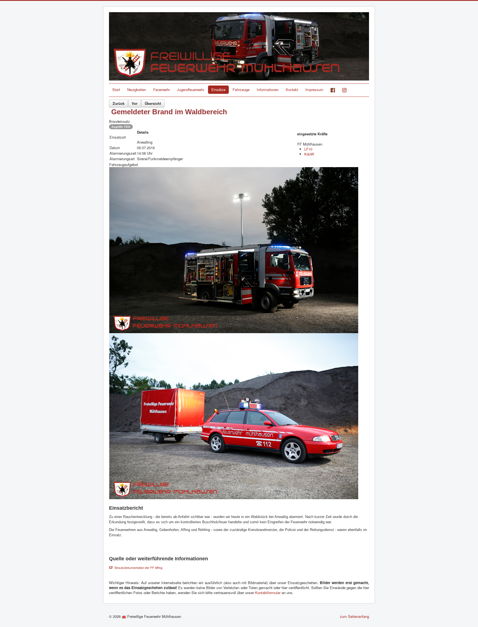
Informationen (268, 89)
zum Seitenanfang (354, 616)
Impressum (314, 89)
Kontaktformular (268, 592)
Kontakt (292, 89)
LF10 (308, 149)
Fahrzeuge (241, 89)
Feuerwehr (161, 89)
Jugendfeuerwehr (190, 89)
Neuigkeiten (136, 89)
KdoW (309, 154)
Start (116, 89)
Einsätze (218, 89)
